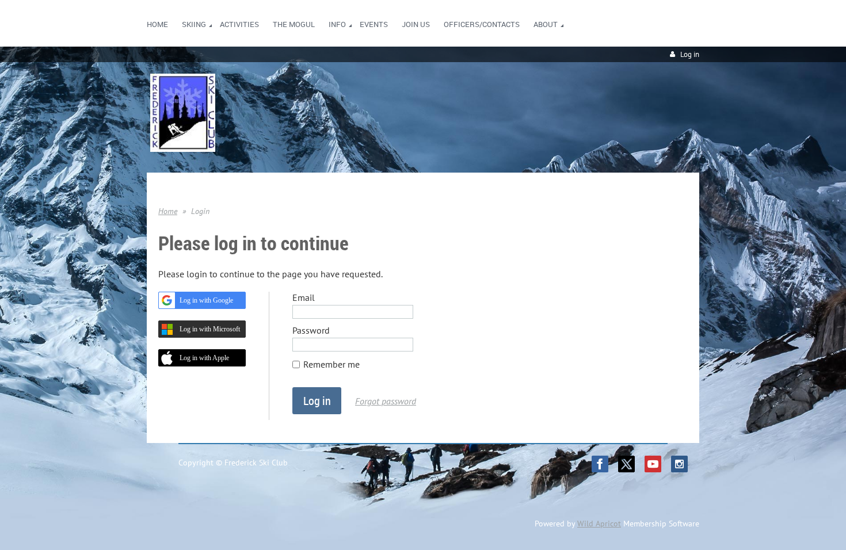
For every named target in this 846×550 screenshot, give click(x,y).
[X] (626, 464)
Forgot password (385, 401)
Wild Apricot (599, 523)
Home (167, 211)
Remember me (331, 364)
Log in (689, 54)
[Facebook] (600, 464)
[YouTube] (653, 464)
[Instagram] (679, 464)
